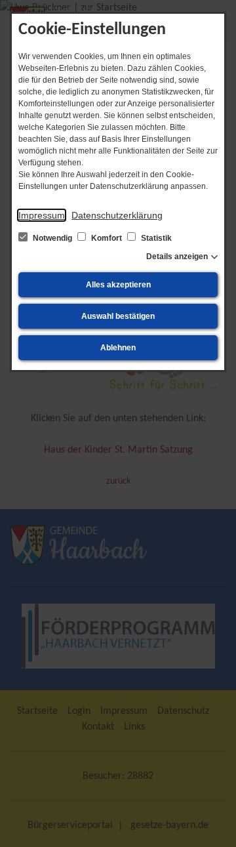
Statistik (155, 238)
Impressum (41, 215)
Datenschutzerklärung (117, 215)
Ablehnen (118, 347)
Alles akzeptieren (118, 284)
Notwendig (52, 238)
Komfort (106, 238)
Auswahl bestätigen (118, 316)
